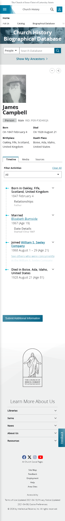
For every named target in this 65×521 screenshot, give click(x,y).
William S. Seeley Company (28, 244)
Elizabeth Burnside (24, 219)
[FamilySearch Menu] (52, 70)
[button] (33, 193)
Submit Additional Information (22, 318)
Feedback (62, 438)
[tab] (11, 159)
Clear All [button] (57, 168)
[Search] (57, 50)
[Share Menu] (58, 70)
